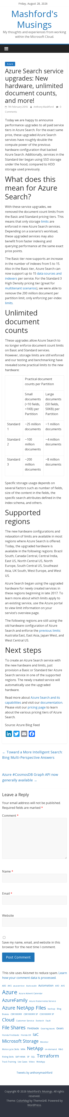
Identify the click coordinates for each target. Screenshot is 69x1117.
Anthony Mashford (44, 106)
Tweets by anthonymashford (34, 1072)
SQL (33, 1056)
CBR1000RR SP (31, 1014)
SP (28, 1056)
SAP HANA (20, 1056)
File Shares (13, 1027)
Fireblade (33, 1028)
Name (7, 871)
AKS (10, 985)
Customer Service (25, 1020)
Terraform (48, 1056)
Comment (10, 815)
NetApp (35, 1048)
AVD (57, 985)
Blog (59, 1008)
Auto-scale (31, 985)
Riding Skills (8, 1056)
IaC (36, 1034)
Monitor (44, 1042)
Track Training (9, 1061)
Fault (48, 1020)
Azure (10, 64)
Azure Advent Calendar (31, 993)
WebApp (40, 1061)
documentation (51, 702)
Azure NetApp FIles (24, 1007)
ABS (4, 985)
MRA (23, 1049)
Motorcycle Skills (10, 1049)
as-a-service (19, 985)
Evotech (40, 1020)
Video (32, 1061)
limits (45, 221)
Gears (60, 1028)
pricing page (37, 707)
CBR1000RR (16, 1014)
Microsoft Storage (20, 1041)
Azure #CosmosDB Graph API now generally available (30, 777)
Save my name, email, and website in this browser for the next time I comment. (31, 944)
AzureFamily (15, 1000)
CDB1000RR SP (46, 1014)
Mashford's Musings (34, 19)
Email (7, 893)
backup (51, 1008)
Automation (45, 985)
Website (8, 915)
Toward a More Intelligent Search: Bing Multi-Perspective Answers (32, 755)
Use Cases (22, 1061)
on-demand (51, 1049)
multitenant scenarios (20, 288)
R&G (60, 1049)
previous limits (49, 630)
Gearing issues (48, 1028)
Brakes (5, 1014)
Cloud (8, 1019)
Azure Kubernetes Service (42, 1001)
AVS (63, 985)
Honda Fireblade (10, 1035)
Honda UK (26, 1035)
